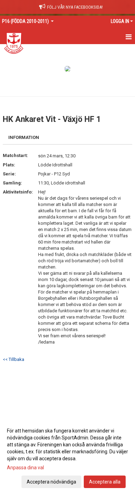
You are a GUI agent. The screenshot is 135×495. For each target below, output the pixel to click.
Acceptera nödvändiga (51, 482)
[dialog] (67, 456)
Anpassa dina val (25, 467)
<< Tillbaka (13, 359)
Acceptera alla (104, 482)
